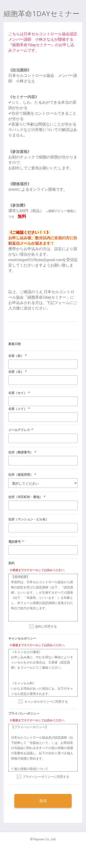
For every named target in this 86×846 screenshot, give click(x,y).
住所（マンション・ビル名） (28, 519)
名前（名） (16, 371)
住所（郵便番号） (20, 452)
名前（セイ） (17, 393)
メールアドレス (19, 430)
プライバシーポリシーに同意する (46, 777)
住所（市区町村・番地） (25, 497)
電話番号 (14, 541)
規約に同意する (46, 626)
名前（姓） (16, 355)
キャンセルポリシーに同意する (46, 702)
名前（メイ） (17, 408)
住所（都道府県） (20, 474)
